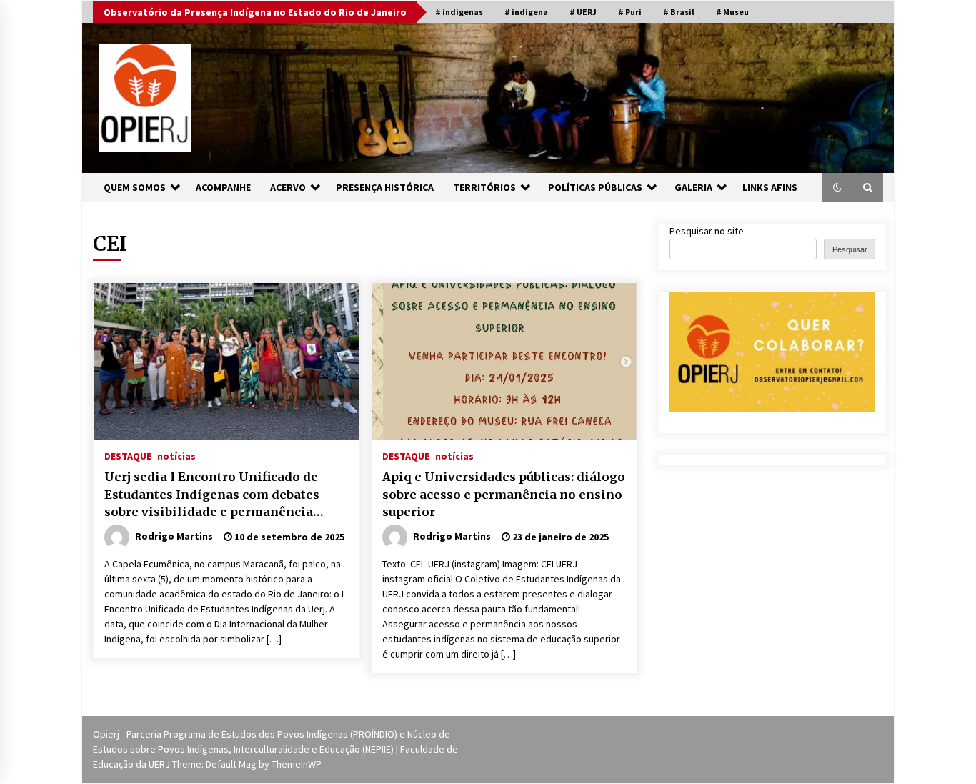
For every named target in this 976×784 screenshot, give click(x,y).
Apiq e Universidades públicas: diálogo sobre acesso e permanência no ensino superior (503, 494)
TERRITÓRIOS (484, 187)
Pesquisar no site (706, 230)
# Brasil (678, 11)
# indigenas (459, 11)
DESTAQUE (127, 455)
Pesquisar (849, 249)
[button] (837, 187)
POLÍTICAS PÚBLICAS (595, 187)
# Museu (732, 11)
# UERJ (583, 11)
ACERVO (288, 187)
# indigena (526, 11)
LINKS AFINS (769, 187)
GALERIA (693, 187)
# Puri (630, 11)
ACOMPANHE (223, 187)
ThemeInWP (297, 764)
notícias (176, 455)
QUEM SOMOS (135, 187)
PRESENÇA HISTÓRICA (385, 187)
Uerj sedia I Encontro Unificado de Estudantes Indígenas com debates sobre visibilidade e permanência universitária (211, 495)
